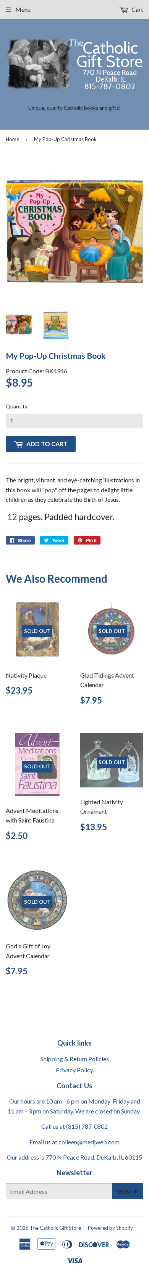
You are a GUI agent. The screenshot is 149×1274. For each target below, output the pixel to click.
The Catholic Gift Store (55, 1228)
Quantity (17, 406)
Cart (136, 9)
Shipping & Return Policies (74, 1058)
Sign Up (127, 1191)
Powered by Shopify (110, 1228)
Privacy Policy (74, 1069)
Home (12, 139)
